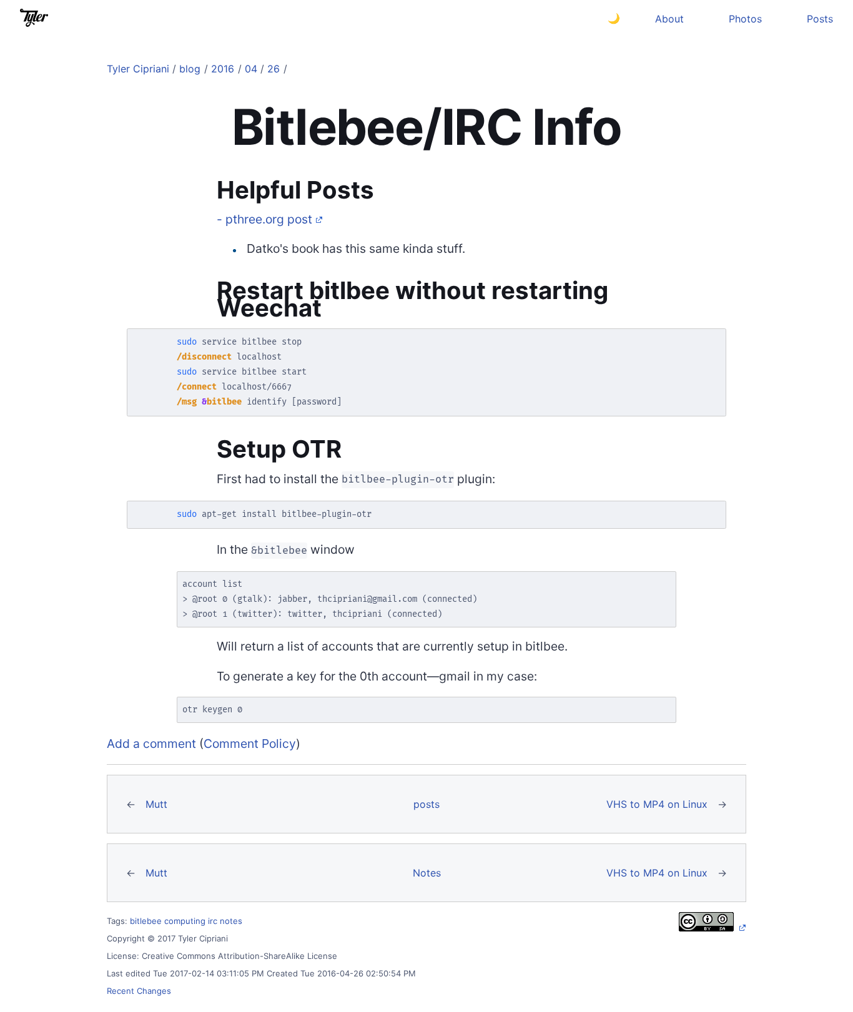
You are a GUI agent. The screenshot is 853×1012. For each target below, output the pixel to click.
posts (426, 804)
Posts (820, 18)
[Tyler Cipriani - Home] (34, 18)
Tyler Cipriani (138, 68)
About (669, 18)
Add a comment (151, 743)
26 (273, 68)
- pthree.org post (264, 219)
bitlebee (146, 921)
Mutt (156, 804)
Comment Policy (250, 743)
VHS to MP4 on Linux (657, 804)
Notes (427, 873)
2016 (222, 68)
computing (184, 921)
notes (231, 921)
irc (212, 921)
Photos (745, 18)
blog (189, 68)
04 (251, 68)
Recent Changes (139, 991)
